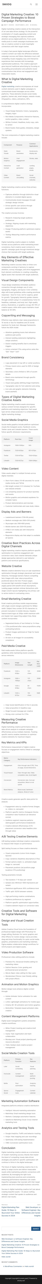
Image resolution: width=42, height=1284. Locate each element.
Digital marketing (8, 86)
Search (36, 1229)
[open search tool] (31, 4)
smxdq (6, 4)
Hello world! (6, 1257)
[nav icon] (36, 4)
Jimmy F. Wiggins (8, 25)
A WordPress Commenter (12, 1266)
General (34, 25)
